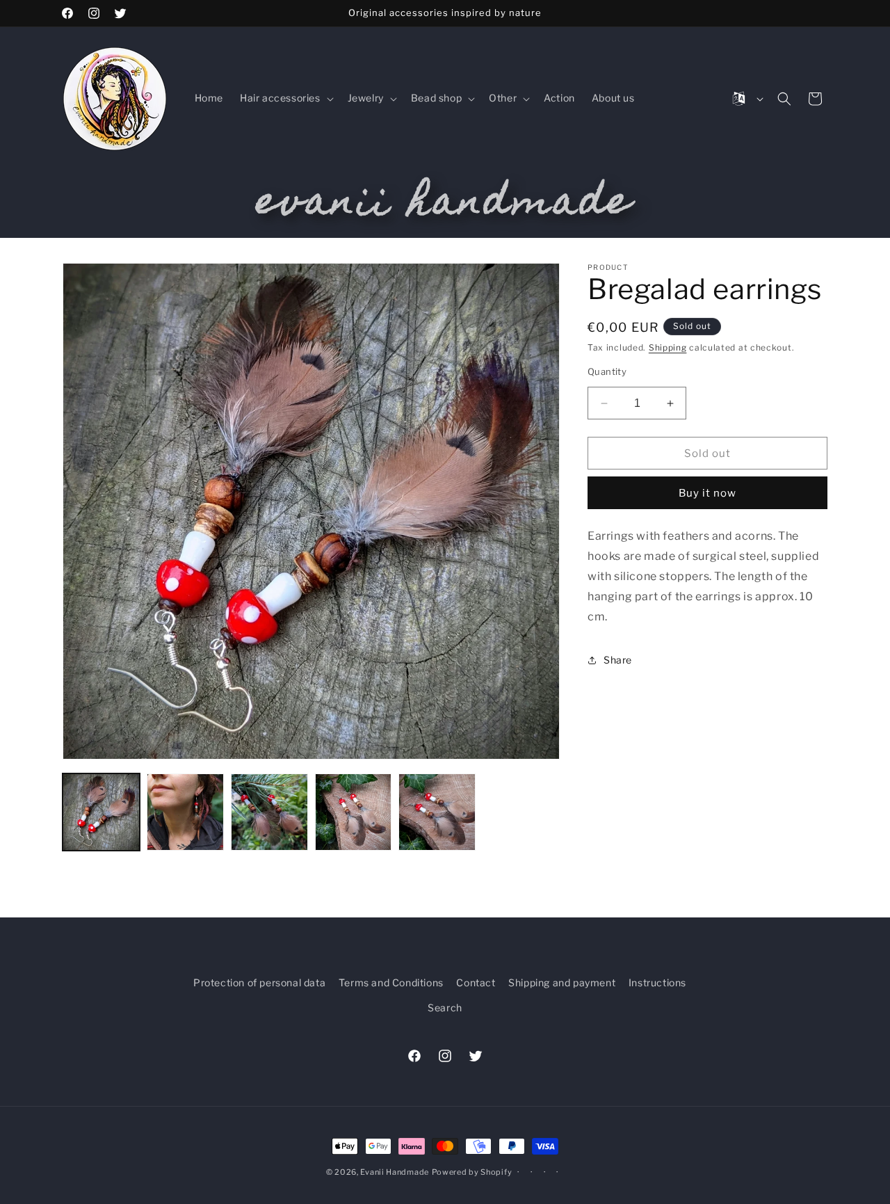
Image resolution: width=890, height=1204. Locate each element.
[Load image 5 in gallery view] (437, 812)
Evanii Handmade (394, 1172)
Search (445, 1007)
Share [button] (618, 660)
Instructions (657, 982)
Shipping (668, 347)
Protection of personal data (259, 982)
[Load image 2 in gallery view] (185, 812)
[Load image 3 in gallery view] (269, 812)
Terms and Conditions (391, 982)
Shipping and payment (561, 982)
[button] (285, 98)
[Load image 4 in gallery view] (353, 812)
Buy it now (707, 494)
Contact (475, 982)
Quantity (607, 371)
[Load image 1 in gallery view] (101, 812)
